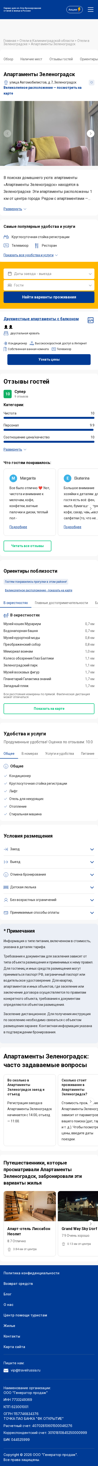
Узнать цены (49, 359)
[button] (90, 133)
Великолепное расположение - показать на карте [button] (38, 590)
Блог (7, 1294)
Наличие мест (31, 59)
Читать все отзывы (27, 546)
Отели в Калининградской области (47, 41)
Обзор (8, 59)
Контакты (12, 1336)
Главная (10, 41)
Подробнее (18, 527)
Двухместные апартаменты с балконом (41, 319)
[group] (49, 133)
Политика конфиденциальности (31, 1273)
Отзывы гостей (61, 59)
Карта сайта (14, 1347)
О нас (8, 1305)
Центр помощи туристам (25, 1315)
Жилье (9, 1326)
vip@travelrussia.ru (25, 1370)
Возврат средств (18, 1283)
